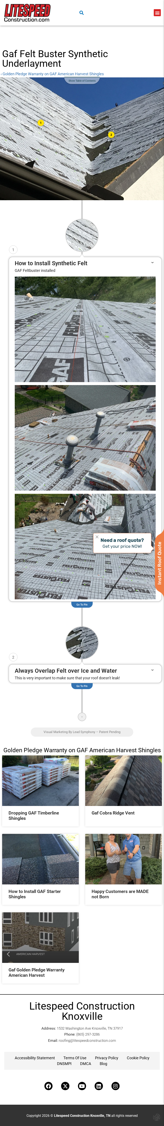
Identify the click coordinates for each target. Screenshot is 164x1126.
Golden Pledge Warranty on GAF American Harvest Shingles (82, 750)
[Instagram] (115, 1086)
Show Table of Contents (82, 80)
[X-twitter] (65, 1086)
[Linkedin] (99, 1086)
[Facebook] (48, 1086)
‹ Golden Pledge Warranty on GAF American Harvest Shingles (52, 74)
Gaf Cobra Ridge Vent (113, 813)
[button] (157, 12)
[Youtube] (82, 1086)
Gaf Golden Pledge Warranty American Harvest (36, 972)
